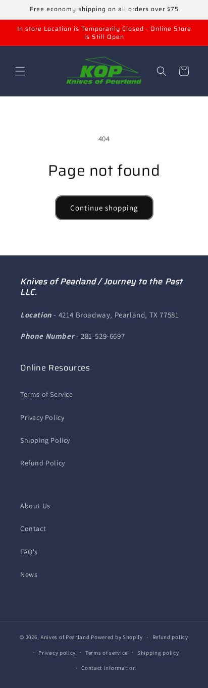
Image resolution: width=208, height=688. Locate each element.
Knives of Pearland (65, 637)
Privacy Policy (42, 417)
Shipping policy (158, 652)
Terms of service (106, 652)
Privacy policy (57, 652)
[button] (20, 71)
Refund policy (170, 637)
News (28, 574)
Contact (33, 528)
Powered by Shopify (117, 637)
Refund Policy (42, 462)
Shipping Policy (45, 440)
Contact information (108, 667)
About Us (35, 505)
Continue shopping (104, 208)
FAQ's (29, 551)
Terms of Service (46, 394)
